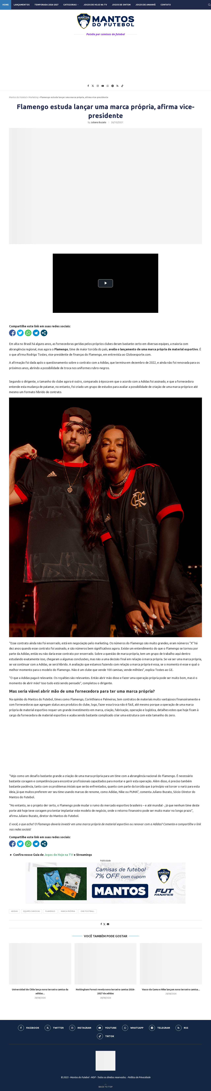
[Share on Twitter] (104, 924)
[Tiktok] (122, 86)
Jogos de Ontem (121, 5)
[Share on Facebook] (101, 924)
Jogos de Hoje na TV (95, 5)
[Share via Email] (108, 924)
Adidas (14, 911)
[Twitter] (93, 86)
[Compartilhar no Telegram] (36, 333)
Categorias (69, 5)
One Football (87, 911)
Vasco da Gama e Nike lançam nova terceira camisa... (171, 989)
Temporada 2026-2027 (46, 5)
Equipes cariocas (31, 911)
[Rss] (117, 86)
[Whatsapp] (108, 86)
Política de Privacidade (139, 1077)
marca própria (68, 911)
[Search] (209, 5)
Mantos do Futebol (18, 97)
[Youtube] (103, 86)
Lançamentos (22, 5)
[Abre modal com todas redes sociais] (44, 333)
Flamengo (50, 911)
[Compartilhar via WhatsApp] (28, 333)
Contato (166, 5)
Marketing (33, 97)
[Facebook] (88, 86)
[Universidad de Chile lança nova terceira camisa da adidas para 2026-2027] (40, 963)
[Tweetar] (20, 333)
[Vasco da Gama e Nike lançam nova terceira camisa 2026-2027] (171, 963)
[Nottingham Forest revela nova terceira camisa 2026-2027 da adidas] (106, 963)
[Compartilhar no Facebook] (12, 333)
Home (5, 5)
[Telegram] (112, 86)
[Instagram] (98, 86)
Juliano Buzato (98, 122)
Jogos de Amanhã (146, 5)
